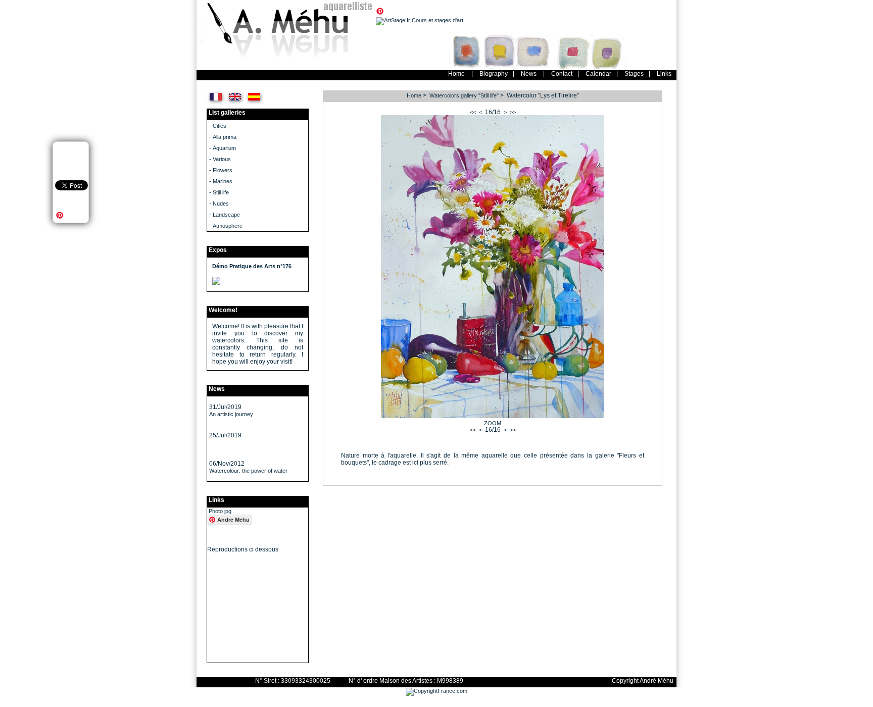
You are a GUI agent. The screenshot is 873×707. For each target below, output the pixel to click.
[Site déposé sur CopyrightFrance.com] (436, 691)
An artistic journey (231, 414)
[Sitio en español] (254, 103)
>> (513, 112)
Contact (561, 73)
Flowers (222, 170)
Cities (219, 126)
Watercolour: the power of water (248, 471)
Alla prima (224, 137)
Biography (493, 73)
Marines (222, 181)
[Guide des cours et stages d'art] (419, 20)
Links (664, 73)
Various (222, 159)
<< (473, 112)
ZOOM (492, 423)
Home (456, 73)
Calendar (598, 73)
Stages (634, 73)
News (529, 73)
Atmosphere (228, 226)
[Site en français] (216, 103)
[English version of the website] (235, 103)
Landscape (226, 215)
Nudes (221, 203)
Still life (221, 192)
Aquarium (224, 148)
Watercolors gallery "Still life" (464, 95)
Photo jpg (220, 511)
